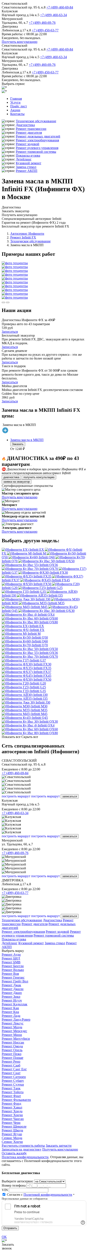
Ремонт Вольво (13, 970)
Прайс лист (18, 106)
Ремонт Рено (11, 1061)
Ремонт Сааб (11, 1065)
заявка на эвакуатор (16, 481)
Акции (15, 110)
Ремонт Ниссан (13, 1042)
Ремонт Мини (12, 1035)
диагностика (11, 477)
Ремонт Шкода (12, 1130)
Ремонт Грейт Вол (15, 981)
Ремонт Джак (11, 985)
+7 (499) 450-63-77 (45, 30)
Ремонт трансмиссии (31, 129)
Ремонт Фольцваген (16, 1100)
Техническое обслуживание (36, 121)
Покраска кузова (28, 155)
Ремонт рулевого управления (37, 148)
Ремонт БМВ (11, 962)
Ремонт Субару (13, 1080)
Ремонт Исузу (12, 1000)
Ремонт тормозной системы (36, 151)
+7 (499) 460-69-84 (59, 7)
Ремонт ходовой (27, 144)
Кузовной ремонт (28, 163)
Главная (16, 98)
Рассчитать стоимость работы (23, 1145)
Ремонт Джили (12, 989)
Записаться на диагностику (21, 1149)
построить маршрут (16, 796)
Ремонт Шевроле (14, 1126)
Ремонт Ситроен (14, 1077)
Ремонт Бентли (13, 966)
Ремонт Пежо (11, 1054)
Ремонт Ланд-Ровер (16, 1019)
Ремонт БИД (11, 958)
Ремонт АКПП (26, 171)
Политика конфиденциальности (25, 1157)
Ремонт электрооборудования (37, 140)
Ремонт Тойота (12, 1092)
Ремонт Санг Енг (14, 1069)
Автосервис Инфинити (27, 233)
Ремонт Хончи (12, 1115)
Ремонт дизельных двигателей (38, 136)
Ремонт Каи (10, 1008)
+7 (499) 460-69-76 (42, 22)
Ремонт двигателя (29, 132)
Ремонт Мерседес (14, 1031)
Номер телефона (14, 1185)
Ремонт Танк (11, 1088)
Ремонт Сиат (11, 1073)
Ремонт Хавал (12, 1107)
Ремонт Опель (12, 1050)
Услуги (15, 102)
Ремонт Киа (10, 1012)
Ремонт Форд (11, 1103)
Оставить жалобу (14, 1153)
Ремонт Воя (10, 973)
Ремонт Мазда (12, 1027)
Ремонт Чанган (13, 1119)
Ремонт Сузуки (13, 1084)
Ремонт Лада (11, 1015)
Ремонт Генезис (13, 977)
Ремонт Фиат (11, 1096)
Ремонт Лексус (12, 1023)
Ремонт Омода (12, 1046)
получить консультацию (38, 477)
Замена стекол (26, 167)
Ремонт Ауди (11, 954)
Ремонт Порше (12, 1057)
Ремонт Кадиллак (14, 1004)
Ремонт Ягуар (12, 1134)
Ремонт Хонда (12, 1111)
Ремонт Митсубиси (16, 1038)
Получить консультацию (19, 42)
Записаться (10, 331)
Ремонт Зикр (11, 996)
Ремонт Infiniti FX (23, 237)
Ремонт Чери (11, 1122)
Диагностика (25, 125)
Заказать (17, 444)
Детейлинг (24, 159)
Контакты (17, 114)
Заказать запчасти (59, 1145)
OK (4, 1237)
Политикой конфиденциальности (47, 1194)
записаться (69, 796)
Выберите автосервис (17, 1181)
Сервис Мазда (12, 1138)
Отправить (10, 1228)
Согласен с (39, 1194)
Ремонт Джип (12, 993)
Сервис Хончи (12, 1142)
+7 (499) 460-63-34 (53, 15)
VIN (5, 1190)
